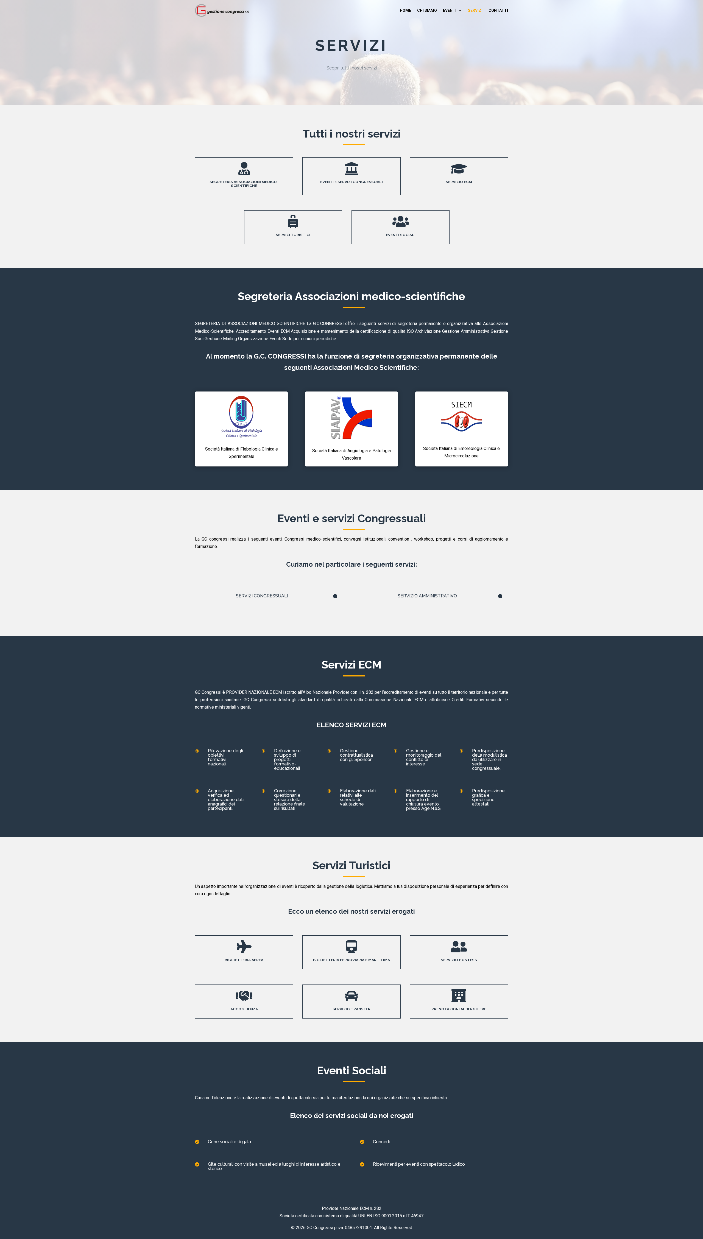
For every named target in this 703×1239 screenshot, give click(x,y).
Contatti (498, 10)
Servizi (475, 10)
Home (405, 10)
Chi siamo (427, 10)
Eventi (449, 10)
